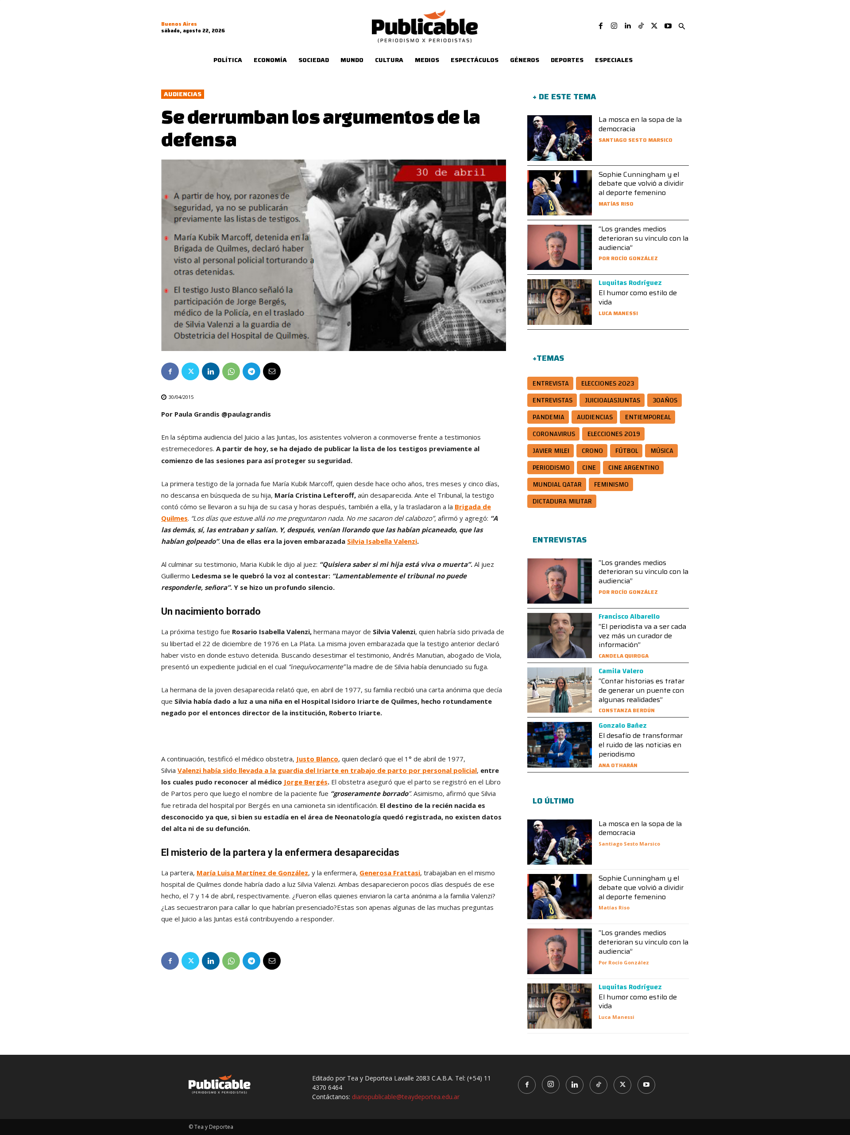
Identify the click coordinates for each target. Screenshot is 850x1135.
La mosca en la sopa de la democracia (640, 124)
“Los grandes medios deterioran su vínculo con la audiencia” (643, 238)
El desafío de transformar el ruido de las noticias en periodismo (641, 745)
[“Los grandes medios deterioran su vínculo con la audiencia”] (559, 247)
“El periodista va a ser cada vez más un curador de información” (642, 636)
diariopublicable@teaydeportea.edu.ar (406, 1096)
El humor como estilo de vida (638, 297)
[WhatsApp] (231, 371)
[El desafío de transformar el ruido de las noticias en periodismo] (559, 744)
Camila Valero (621, 671)
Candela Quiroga (624, 655)
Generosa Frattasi (389, 872)
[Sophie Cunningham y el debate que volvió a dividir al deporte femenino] (559, 192)
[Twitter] (654, 26)
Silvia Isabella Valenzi (382, 541)
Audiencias (182, 94)
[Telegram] (251, 371)
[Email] (272, 371)
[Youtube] (668, 26)
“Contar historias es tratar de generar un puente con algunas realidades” (641, 690)
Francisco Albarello (629, 616)
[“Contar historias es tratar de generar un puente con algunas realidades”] (559, 690)
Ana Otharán (618, 765)
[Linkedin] (627, 26)
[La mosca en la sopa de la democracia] (559, 137)
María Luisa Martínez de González (252, 872)
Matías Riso (616, 203)
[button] (682, 27)
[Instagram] (614, 26)
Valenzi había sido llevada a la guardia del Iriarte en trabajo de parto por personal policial (327, 770)
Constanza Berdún (627, 710)
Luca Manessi (618, 313)
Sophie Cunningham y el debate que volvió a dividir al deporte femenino (641, 184)
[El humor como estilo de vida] (559, 301)
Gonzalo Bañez (623, 725)
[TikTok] (641, 26)
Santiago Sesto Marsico (635, 140)
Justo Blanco (317, 758)
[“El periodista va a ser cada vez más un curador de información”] (559, 635)
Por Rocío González (628, 258)
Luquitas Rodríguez (630, 282)
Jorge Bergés (306, 781)
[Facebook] (600, 26)
